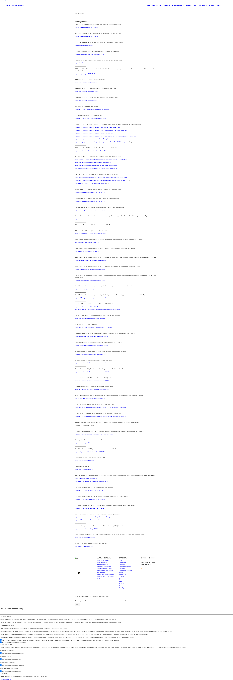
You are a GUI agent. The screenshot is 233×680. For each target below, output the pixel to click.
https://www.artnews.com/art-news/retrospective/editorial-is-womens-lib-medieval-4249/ (98, 127)
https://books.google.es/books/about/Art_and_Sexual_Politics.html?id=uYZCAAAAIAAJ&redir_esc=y (101, 142)
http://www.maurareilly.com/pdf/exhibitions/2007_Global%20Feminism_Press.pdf (96, 168)
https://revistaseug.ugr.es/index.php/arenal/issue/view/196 (90, 260)
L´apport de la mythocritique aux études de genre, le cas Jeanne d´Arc (105, 576)
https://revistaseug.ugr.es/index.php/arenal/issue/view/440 (90, 298)
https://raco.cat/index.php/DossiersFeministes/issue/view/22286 (92, 381)
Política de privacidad (5, 679)
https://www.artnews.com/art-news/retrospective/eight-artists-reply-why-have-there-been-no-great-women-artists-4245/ (106, 136)
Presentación (122, 580)
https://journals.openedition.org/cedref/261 (86, 478)
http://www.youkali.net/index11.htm (84, 546)
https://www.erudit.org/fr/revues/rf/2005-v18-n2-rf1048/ (89, 490)
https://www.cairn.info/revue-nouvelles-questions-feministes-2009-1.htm (94, 434)
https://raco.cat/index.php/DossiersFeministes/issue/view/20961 (92, 363)
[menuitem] (148, 5)
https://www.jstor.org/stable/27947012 (85, 74)
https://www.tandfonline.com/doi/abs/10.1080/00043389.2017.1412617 (93, 327)
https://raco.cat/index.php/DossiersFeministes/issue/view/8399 (91, 336)
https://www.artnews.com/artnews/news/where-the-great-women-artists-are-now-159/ (97, 165)
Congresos (122, 564)
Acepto (77, 604)
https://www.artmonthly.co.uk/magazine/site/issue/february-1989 (92, 109)
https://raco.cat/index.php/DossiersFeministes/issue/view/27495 (92, 389)
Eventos (121, 572)
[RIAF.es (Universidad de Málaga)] (14, 5)
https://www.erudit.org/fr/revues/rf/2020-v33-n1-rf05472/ (89, 508)
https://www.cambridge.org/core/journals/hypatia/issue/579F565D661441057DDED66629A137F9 (100, 416)
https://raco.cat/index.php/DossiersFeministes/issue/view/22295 (92, 372)
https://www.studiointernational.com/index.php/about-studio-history (92, 517)
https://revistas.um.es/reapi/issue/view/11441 (87, 219)
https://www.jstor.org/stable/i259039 (84, 461)
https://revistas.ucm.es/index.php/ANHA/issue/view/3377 (90, 54)
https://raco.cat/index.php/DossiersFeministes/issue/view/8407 (91, 345)
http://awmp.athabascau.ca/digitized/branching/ (87, 307)
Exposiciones (122, 574)
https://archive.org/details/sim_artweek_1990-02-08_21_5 (90, 210)
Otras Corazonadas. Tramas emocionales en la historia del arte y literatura (105, 570)
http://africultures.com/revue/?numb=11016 (86, 27)
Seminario (121, 584)
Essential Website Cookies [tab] (7, 625)
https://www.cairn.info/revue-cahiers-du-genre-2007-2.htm (90, 318)
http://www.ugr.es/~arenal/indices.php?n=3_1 (87, 242)
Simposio (121, 586)
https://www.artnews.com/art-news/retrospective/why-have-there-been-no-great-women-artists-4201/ (101, 130)
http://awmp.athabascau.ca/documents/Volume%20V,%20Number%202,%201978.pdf (97, 309)
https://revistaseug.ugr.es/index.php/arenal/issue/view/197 (90, 269)
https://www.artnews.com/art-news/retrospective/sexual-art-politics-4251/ (94, 133)
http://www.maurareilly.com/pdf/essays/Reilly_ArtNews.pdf (90, 183)
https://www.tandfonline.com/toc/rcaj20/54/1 (86, 100)
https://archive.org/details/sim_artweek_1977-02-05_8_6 (89, 201)
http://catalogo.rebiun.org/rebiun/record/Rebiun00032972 (89, 452)
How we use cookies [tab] (5, 616)
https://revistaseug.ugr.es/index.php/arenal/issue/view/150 (90, 289)
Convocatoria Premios (125, 566)
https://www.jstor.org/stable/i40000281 (85, 538)
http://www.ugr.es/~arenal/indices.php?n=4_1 (87, 251)
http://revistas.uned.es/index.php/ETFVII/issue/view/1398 (90, 398)
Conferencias (122, 562)
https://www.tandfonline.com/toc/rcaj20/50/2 (86, 91)
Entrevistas (122, 568)
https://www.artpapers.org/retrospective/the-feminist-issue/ (90, 118)
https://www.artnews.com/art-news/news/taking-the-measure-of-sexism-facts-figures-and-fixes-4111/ (101, 180)
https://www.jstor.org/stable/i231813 (84, 443)
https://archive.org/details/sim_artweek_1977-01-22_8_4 (89, 192)
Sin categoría (122, 588)
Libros (120, 578)
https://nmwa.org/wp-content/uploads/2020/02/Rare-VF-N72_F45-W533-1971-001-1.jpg (97, 139)
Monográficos (79, 13)
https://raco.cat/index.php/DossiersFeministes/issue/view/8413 (91, 354)
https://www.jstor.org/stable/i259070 (84, 469)
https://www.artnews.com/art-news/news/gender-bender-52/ (90, 151)
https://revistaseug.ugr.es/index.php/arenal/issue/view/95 (90, 280)
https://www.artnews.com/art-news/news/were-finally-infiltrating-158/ (93, 162)
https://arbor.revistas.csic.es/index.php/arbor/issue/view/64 (90, 234)
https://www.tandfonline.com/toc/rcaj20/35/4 (86, 83)
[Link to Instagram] (227, 5)
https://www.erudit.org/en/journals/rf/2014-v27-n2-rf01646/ (90, 499)
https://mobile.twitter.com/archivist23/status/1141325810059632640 (93, 520)
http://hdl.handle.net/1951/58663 (83, 63)
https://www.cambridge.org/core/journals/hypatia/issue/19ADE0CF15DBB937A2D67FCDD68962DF (101, 407)
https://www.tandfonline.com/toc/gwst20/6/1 (86, 529)
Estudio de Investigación (125, 570)
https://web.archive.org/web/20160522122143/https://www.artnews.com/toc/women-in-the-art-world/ (101, 177)
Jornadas (121, 576)
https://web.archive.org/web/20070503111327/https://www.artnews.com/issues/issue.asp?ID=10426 (101, 160)
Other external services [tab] (6, 644)
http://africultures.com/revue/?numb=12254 (86, 36)
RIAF (120, 582)
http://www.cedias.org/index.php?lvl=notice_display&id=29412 (91, 481)
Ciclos (120, 560)
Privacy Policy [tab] (4, 673)
